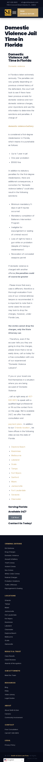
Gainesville (9, 644)
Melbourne (9, 637)
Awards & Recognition (13, 663)
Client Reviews (10, 660)
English (10, 760)
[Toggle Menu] (14, 12)
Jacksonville (9, 611)
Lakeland (8, 626)
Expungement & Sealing (13, 588)
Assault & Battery (11, 559)
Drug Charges (10, 552)
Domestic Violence (12, 555)
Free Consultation (27, 12)
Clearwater (9, 629)
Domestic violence (16, 66)
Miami (7, 607)
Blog (6, 687)
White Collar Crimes (12, 574)
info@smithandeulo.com (29, 2)
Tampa (7, 604)
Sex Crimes (9, 570)
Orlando (8, 600)
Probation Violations (12, 581)
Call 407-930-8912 (12, 733)
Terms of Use (32, 758)
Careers (8, 714)
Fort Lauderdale (10, 615)
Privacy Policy (10, 745)
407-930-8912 (12, 2)
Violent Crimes (10, 566)
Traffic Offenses (11, 585)
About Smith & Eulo (12, 710)
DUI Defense (9, 548)
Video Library (10, 694)
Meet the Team (10, 675)
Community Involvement (14, 717)
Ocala (7, 640)
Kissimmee (9, 622)
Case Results (10, 656)
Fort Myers (9, 619)
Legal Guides (10, 698)
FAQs (7, 691)
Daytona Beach (10, 633)
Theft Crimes (10, 563)
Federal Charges (11, 577)
